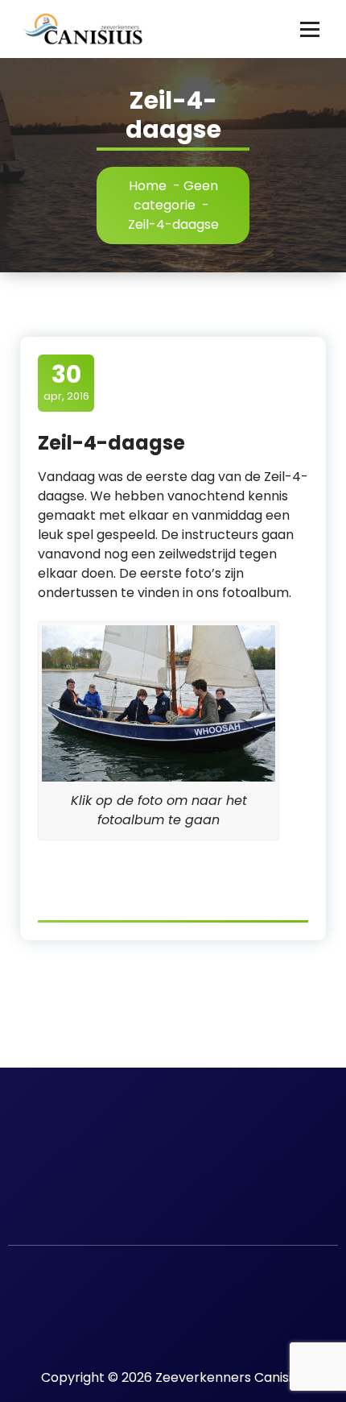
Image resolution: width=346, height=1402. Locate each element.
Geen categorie (176, 195)
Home (148, 185)
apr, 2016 (66, 382)
